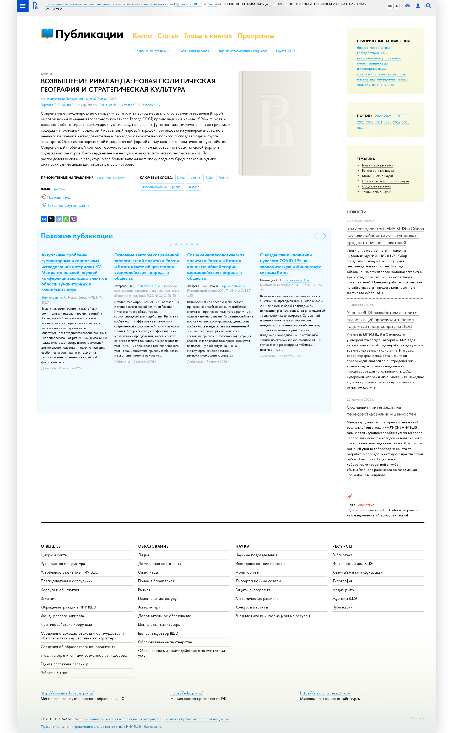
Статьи (168, 35)
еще (360, 127)
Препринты (256, 35)
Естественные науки (378, 170)
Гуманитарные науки (377, 165)
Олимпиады (148, 572)
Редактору (417, 718)
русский (60, 189)
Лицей (143, 554)
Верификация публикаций (153, 51)
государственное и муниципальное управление (379, 55)
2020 (388, 122)
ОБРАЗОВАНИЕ (153, 546)
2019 (397, 122)
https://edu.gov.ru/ (186, 693)
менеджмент (387, 79)
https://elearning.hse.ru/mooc (325, 693)
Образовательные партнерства (165, 641)
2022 (370, 122)
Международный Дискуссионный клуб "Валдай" (74, 99)
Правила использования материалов (242, 51)
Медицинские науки (377, 175)
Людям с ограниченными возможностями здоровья (84, 655)
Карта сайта (152, 726)
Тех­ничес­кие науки (376, 191)
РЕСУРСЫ (342, 546)
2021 (378, 122)
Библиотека (342, 554)
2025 (396, 115)
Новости (356, 212)
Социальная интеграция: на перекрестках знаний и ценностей (381, 410)
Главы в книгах (208, 35)
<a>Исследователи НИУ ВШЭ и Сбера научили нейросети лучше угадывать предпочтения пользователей (385, 235)
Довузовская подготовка (159, 563)
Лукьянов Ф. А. (109, 105)
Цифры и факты (54, 554)
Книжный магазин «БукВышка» (357, 572)
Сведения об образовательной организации (78, 646)
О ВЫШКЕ (51, 546)
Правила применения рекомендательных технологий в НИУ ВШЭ (91, 726)
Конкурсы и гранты (251, 607)
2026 (387, 115)
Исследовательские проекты (260, 563)
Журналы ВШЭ (344, 598)
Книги (142, 35)
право (403, 79)
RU (390, 6)
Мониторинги (247, 572)
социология (366, 84)
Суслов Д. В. (130, 105)
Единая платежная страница (64, 663)
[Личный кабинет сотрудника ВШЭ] (418, 6)
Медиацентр (343, 589)
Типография (342, 580)
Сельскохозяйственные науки (385, 181)
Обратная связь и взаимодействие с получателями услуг (181, 653)
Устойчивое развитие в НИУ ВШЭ (70, 572)
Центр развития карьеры (159, 624)
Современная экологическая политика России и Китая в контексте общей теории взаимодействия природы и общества (215, 266)
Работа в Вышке (54, 672)
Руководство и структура (63, 563)
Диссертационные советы (258, 580)
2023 (361, 122)
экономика (385, 84)
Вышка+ (144, 589)
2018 (405, 122)
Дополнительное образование (164, 615)
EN (396, 6)
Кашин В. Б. (69, 105)
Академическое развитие (257, 598)
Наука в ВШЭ (285, 51)
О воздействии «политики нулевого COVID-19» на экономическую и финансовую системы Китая (291, 263)
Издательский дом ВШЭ (352, 563)
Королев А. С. (150, 105)
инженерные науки (372, 68)
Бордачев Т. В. (50, 105)
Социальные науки (376, 186)
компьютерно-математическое (381, 74)
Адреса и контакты (89, 719)
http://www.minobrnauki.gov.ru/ (67, 693)
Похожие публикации (77, 235)
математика (366, 79)
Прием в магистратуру (157, 598)
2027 (379, 115)
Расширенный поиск (194, 51)
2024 (405, 115)
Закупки (47, 598)
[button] (171, 244)
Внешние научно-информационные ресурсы (272, 615)
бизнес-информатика (373, 47)
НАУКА (242, 546)
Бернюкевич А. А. (54, 297)
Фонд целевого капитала (62, 615)
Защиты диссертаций (253, 589)
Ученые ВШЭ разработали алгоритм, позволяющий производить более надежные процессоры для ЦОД (383, 319)
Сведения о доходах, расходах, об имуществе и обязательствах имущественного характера (82, 635)
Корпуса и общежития (60, 589)
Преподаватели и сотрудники (67, 580)
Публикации (89, 34)
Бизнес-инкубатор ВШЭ (158, 633)
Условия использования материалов (133, 719)
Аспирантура (149, 607)
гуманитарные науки (373, 63)
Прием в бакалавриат (156, 580)
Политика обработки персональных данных (197, 719)
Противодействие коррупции (66, 624)
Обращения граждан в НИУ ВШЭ (68, 607)
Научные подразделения (256, 554)
